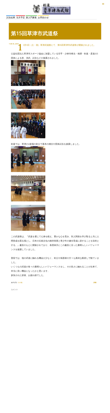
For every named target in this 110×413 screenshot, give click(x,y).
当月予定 (20, 17)
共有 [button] (94, 282)
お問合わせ (43, 17)
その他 (20, 282)
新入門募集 (31, 17)
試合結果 (10, 17)
